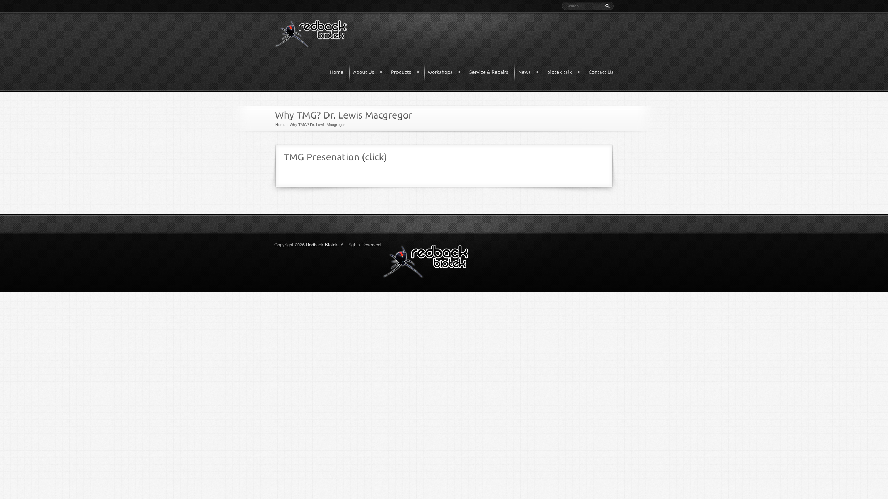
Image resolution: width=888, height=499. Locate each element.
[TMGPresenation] (323, 156)
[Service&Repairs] (492, 72)
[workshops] (447, 72)
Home (280, 124)
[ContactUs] (601, 72)
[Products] (408, 72)
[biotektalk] (566, 72)
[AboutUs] (370, 72)
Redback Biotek (322, 244)
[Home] (340, 72)
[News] (531, 72)
